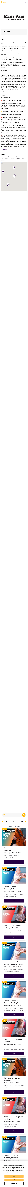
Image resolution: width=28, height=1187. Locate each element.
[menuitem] (25, 2)
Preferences (14, 1183)
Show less (4, 149)
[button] (14, 176)
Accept (14, 1176)
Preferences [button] (20, 1171)
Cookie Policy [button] (11, 1170)
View (14, 862)
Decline (14, 1179)
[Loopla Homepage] (3, 2)
